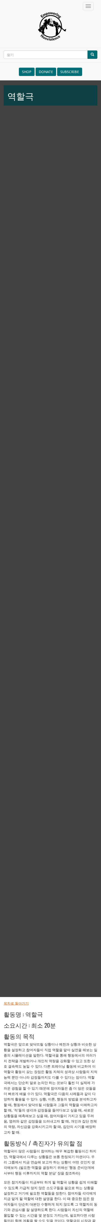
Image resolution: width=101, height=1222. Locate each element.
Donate (46, 71)
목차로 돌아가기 (16, 1003)
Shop (26, 71)
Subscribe (69, 71)
